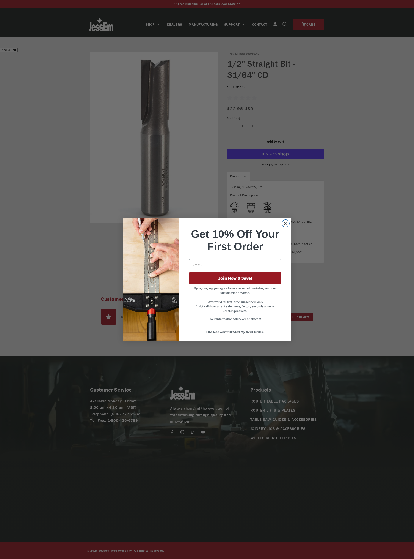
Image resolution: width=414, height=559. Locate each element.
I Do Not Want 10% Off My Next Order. (235, 331)
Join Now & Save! (235, 278)
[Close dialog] (285, 223)
